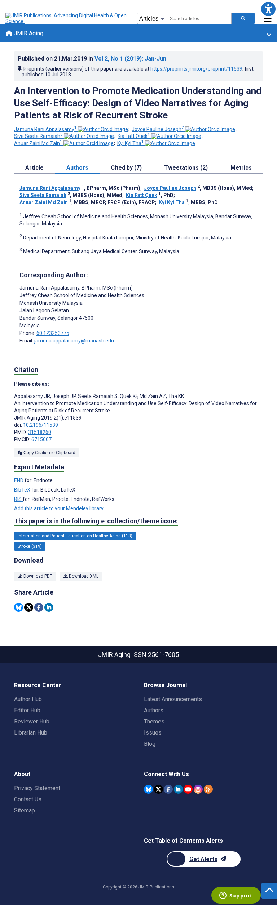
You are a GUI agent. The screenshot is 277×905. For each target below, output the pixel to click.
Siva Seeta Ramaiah (38, 136)
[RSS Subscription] (208, 789)
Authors (153, 710)
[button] (268, 9)
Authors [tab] (77, 167)
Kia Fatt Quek (134, 136)
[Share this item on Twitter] (28, 607)
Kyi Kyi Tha (130, 143)
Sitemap (24, 810)
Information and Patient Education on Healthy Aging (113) (75, 535)
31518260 (39, 432)
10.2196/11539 (40, 425)
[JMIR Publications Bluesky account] (148, 789)
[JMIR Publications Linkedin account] (178, 789)
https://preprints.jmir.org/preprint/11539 (196, 69)
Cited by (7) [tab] (126, 167)
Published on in (92, 58)
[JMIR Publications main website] (66, 18)
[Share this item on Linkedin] (48, 607)
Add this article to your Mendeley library (59, 508)
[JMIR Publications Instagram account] (198, 789)
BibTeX (22, 490)
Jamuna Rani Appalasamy (45, 129)
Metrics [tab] (241, 167)
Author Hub (28, 699)
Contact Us (27, 799)
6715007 (41, 439)
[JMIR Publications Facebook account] (168, 789)
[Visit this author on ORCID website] (103, 129)
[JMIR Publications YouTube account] (188, 789)
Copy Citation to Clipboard (48, 452)
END (19, 480)
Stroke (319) (30, 546)
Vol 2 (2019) (130, 58)
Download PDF (37, 576)
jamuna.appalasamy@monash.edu (74, 341)
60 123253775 (52, 333)
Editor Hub (27, 710)
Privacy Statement (37, 788)
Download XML (83, 576)
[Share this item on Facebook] (38, 607)
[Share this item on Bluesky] (18, 607)
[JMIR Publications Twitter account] (158, 789)
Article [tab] (34, 167)
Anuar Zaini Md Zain (38, 143)
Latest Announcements (173, 699)
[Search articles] (243, 18)
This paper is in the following (96, 521)
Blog (149, 743)
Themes (154, 721)
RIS (18, 499)
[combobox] (199, 18)
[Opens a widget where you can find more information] (236, 896)
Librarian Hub (30, 732)
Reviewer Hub (31, 721)
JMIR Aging (27, 33)
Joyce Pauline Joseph (158, 129)
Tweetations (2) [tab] (186, 167)
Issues (153, 732)
